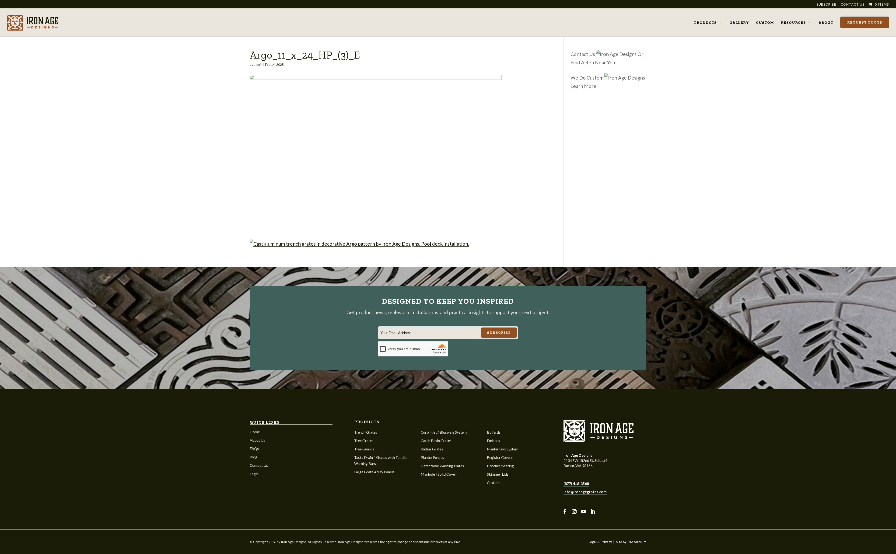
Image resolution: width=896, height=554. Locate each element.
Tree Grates (363, 440)
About (826, 22)
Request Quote (864, 22)
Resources (793, 22)
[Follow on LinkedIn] (593, 511)
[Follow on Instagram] (574, 511)
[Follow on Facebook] (565, 511)
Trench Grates (365, 432)
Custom (765, 22)
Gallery (739, 22)
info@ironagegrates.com (585, 491)
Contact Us (852, 4)
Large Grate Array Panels (374, 472)
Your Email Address (395, 332)
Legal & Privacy (600, 542)
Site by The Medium (631, 542)
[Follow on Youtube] (583, 511)
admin (258, 64)
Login (254, 473)
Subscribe (826, 4)
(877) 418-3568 (576, 483)
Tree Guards (364, 449)
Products (705, 22)
